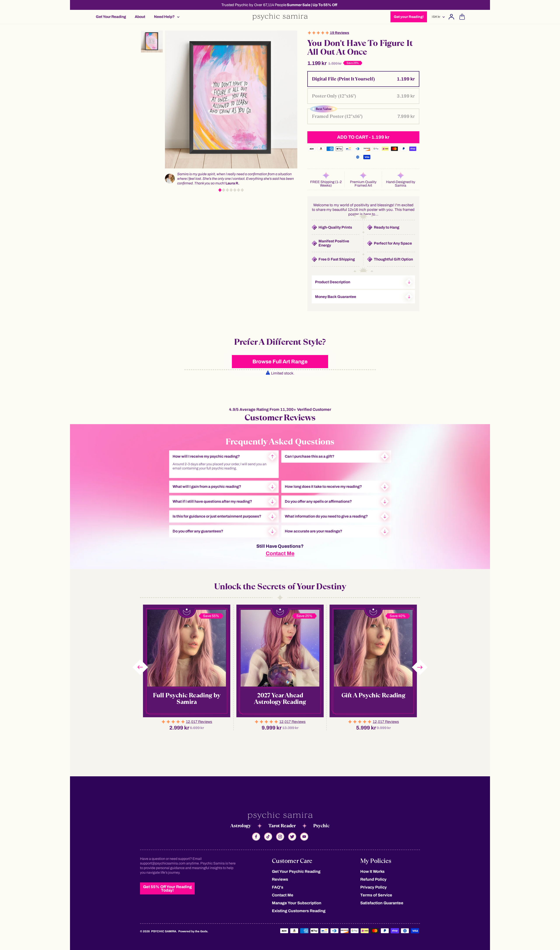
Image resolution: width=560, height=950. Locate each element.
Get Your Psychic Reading (296, 871)
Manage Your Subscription (296, 903)
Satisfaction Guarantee (381, 903)
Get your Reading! (409, 17)
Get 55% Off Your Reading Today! (167, 888)
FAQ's (277, 887)
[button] (165, 16)
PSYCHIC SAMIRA (163, 931)
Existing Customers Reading (299, 911)
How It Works (372, 871)
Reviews (280, 879)
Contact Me (280, 553)
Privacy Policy (373, 887)
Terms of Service (376, 895)
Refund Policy (373, 879)
